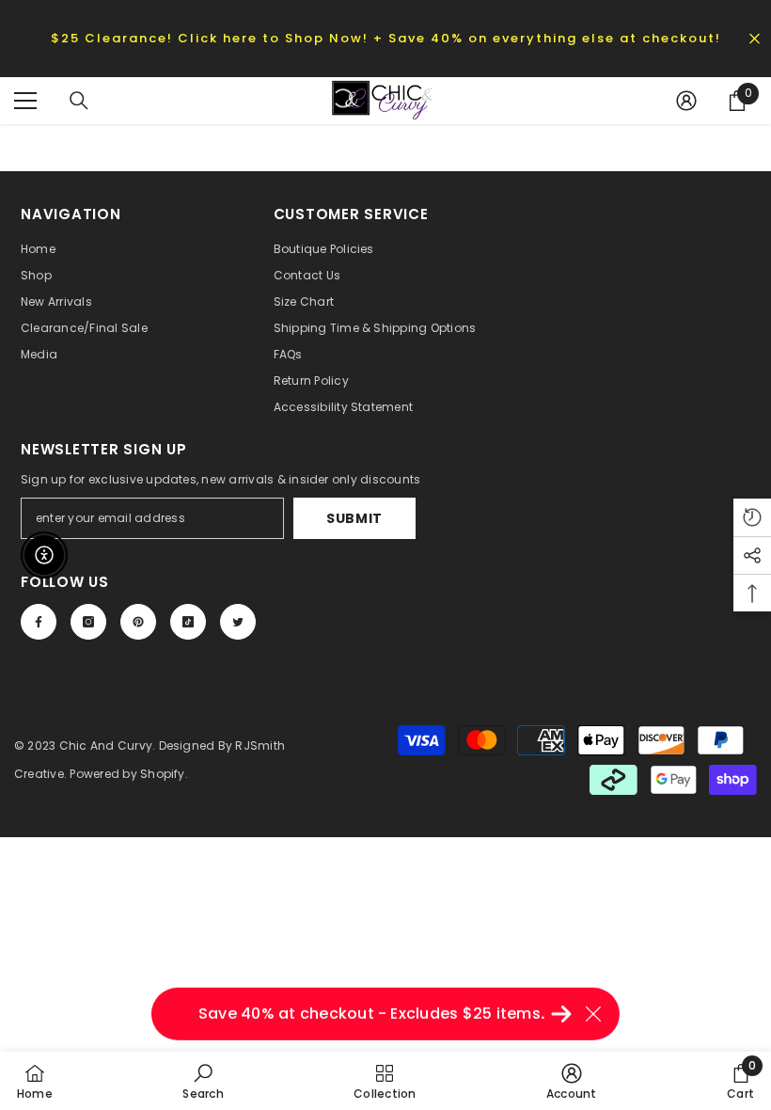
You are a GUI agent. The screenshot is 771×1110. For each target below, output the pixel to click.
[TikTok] (188, 622)
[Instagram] (88, 622)
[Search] (79, 100)
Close (754, 38)
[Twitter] (238, 622)
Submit (354, 518)
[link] (203, 1080)
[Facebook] (38, 622)
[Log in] (686, 100)
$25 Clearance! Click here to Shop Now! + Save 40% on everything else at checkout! (386, 38)
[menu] (25, 100)
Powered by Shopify (127, 774)
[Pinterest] (138, 622)
